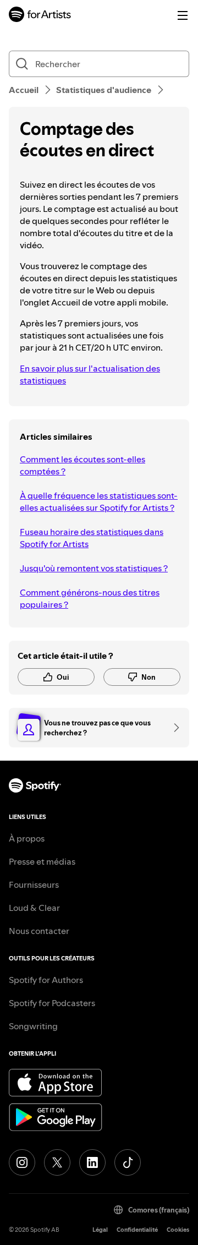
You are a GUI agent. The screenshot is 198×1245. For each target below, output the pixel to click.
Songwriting (33, 1026)
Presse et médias (42, 861)
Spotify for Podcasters (52, 1003)
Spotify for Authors (46, 980)
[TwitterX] (57, 1162)
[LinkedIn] (92, 1162)
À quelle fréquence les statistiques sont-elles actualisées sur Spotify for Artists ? (99, 501)
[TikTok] (127, 1162)
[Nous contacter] (172, 727)
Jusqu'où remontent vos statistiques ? (94, 568)
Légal (100, 1230)
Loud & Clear (34, 908)
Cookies (178, 1230)
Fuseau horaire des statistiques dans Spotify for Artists (91, 538)
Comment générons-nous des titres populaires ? (90, 598)
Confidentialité (137, 1230)
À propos (27, 838)
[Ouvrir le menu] (182, 15)
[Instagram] (22, 1162)
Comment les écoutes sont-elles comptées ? (82, 465)
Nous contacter (39, 931)
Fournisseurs (34, 884)
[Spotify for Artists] (40, 16)
